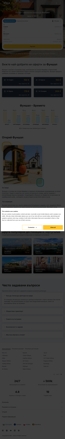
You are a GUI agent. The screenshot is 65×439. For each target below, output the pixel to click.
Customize (31, 227)
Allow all (53, 227)
